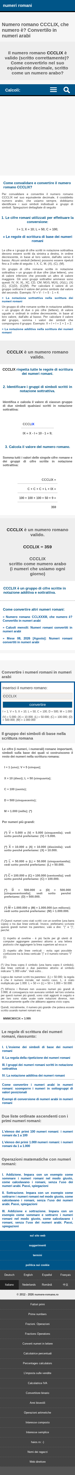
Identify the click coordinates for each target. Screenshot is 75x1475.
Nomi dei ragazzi (38, 1451)
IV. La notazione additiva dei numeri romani (33, 1075)
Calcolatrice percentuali (38, 1353)
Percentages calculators (37, 1363)
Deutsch (9, 1274)
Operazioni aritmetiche (37, 1412)
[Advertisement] (37, 136)
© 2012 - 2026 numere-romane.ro (38, 1294)
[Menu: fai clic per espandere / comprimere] (55, 89)
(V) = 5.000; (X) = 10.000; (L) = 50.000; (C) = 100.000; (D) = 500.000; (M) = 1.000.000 (37, 718)
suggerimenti (37, 1245)
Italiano (9, 1284)
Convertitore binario (37, 1393)
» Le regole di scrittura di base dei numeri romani (37, 239)
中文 (65, 1284)
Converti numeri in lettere (37, 1343)
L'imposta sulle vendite (37, 1373)
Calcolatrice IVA (37, 1383)
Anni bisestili (37, 1402)
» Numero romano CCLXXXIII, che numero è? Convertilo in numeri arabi (37, 618)
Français (65, 1274)
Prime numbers (37, 1314)
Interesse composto (38, 1422)
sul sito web (37, 1235)
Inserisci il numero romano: (25, 688)
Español (47, 1274)
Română (47, 1284)
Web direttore (38, 1461)
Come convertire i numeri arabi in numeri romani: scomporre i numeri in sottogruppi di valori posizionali (37, 1088)
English (28, 1274)
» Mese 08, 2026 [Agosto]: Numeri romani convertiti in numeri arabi (37, 640)
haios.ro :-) (37, 1442)
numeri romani (17, 5)
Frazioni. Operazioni (37, 1324)
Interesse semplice (37, 1432)
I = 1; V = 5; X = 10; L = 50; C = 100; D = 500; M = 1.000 (37, 711)
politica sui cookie (37, 1265)
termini (37, 1255)
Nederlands (29, 1284)
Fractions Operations (37, 1333)
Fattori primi (37, 1304)
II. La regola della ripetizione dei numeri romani (36, 1057)
